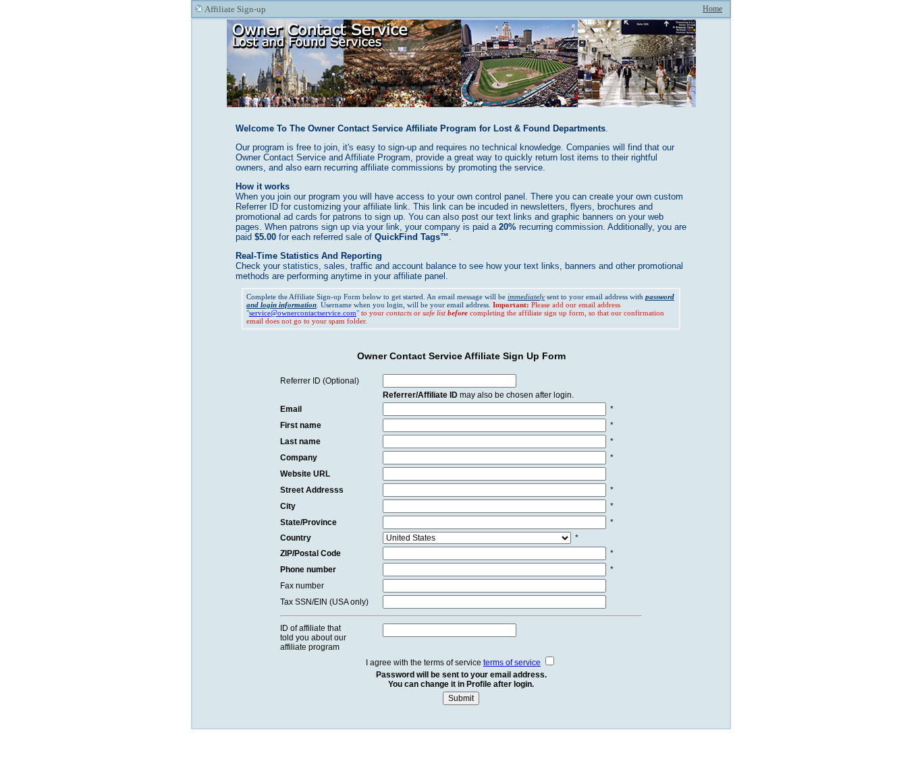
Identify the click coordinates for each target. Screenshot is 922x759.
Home (712, 8)
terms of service (512, 662)
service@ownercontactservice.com (302, 313)
